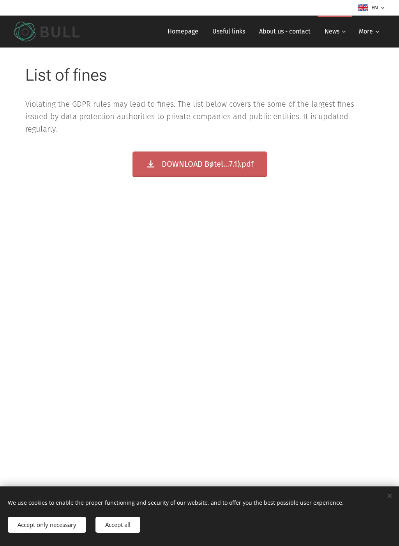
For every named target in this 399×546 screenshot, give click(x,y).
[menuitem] (183, 32)
